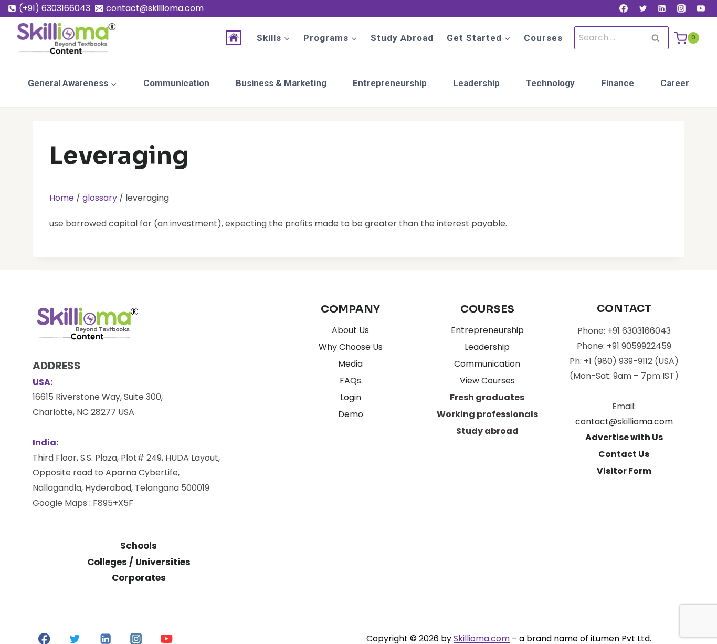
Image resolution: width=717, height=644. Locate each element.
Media (350, 364)
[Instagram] (681, 8)
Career (674, 83)
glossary (99, 198)
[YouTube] (700, 8)
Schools (138, 545)
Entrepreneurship (390, 83)
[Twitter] (643, 8)
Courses (543, 38)
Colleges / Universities (139, 562)
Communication (176, 83)
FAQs (350, 381)
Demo (350, 414)
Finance (617, 83)
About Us (350, 330)
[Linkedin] (661, 8)
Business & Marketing (281, 83)
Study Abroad (402, 38)
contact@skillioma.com (624, 422)
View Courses (487, 381)
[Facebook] (623, 8)
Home (61, 198)
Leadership (476, 83)
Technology (550, 83)
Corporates (139, 578)
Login (350, 397)
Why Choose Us (351, 347)
